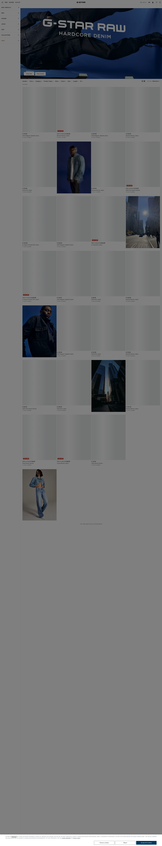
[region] (81, 840)
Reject (125, 842)
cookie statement (66, 838)
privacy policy (76, 838)
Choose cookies (104, 842)
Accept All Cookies (146, 842)
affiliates (14, 836)
